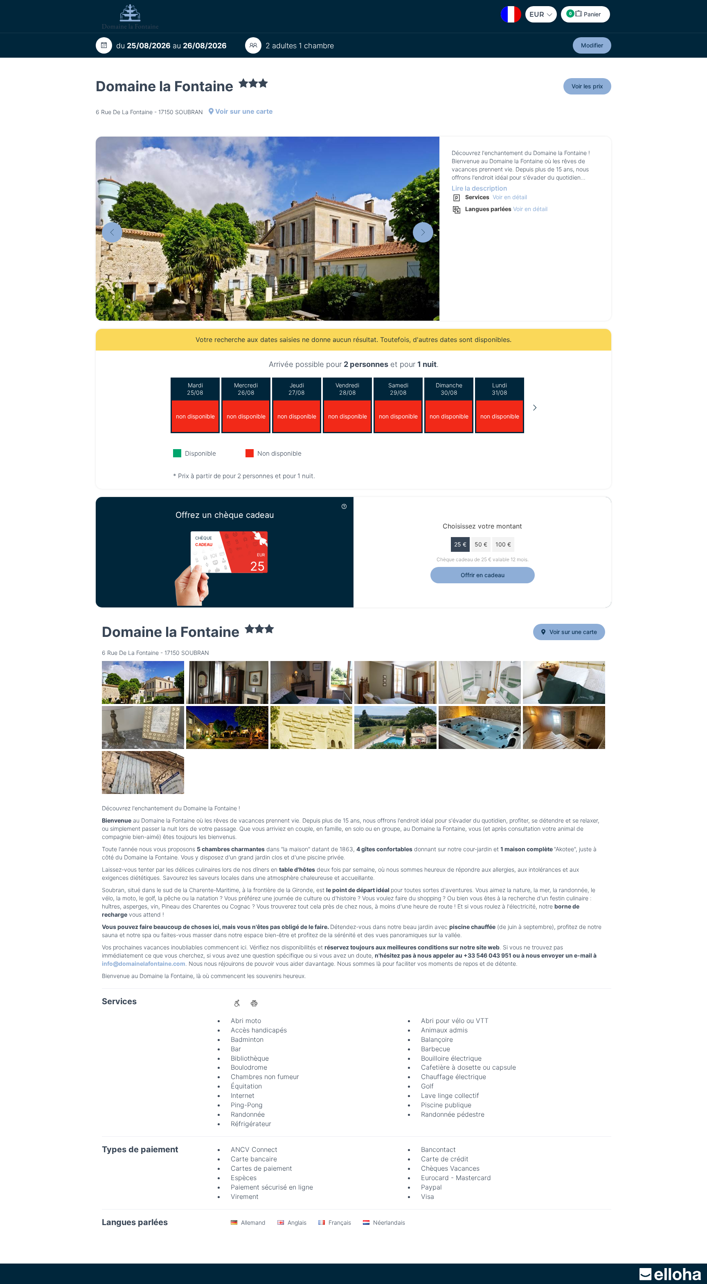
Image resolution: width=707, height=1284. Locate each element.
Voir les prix (587, 86)
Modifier (592, 45)
